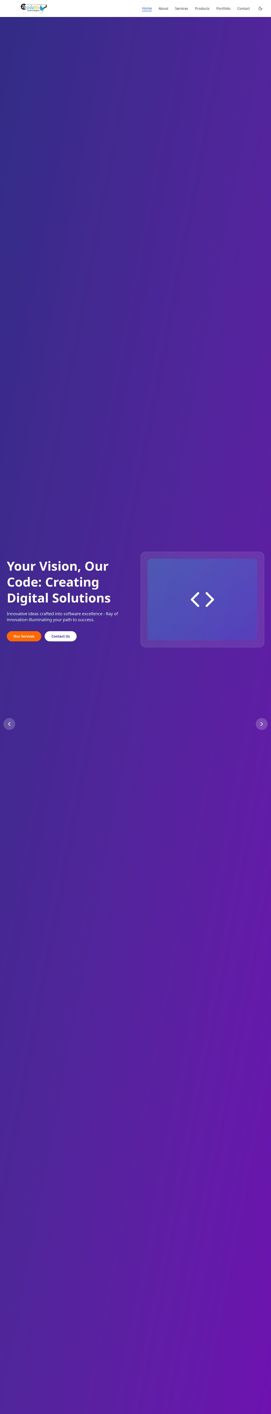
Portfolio (223, 8)
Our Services (24, 639)
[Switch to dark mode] (260, 8)
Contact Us (60, 639)
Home (147, 8)
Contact (243, 8)
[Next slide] (262, 724)
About (163, 8)
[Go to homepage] (36, 8)
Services (181, 8)
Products (202, 8)
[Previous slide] (9, 724)
